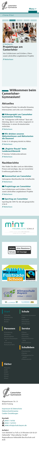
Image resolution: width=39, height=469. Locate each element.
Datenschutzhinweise (10, 411)
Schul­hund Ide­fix (10, 345)
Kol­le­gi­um (8, 334)
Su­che (6, 322)
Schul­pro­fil (26, 320)
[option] (19, 43)
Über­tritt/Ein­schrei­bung (28, 339)
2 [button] (12, 20)
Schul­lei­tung (8, 332)
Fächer (8, 364)
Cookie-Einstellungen (10, 413)
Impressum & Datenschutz (12, 409)
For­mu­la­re (25, 336)
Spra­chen (7, 368)
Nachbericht (9, 44)
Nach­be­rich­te (9, 317)
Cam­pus (7, 320)
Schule (25, 311)
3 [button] (19, 20)
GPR (6, 370)
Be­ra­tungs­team (9, 336)
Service (26, 328)
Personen (9, 328)
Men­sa (24, 332)
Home (6, 15)
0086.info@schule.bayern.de (16, 425)
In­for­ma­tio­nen (27, 342)
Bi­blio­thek (25, 334)
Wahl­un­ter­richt (27, 359)
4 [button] (26, 20)
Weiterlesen (8, 59)
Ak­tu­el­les (7, 315)
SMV (24, 317)
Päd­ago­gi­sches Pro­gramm (28, 356)
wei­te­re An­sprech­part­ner (11, 339)
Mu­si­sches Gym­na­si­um (29, 315)
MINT (6, 372)
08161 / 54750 (10, 421)
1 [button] (5, 20)
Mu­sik (7, 374)
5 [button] (33, 20)
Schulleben (28, 347)
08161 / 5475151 (10, 423)
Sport (6, 378)
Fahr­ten (25, 353)
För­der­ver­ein (26, 324)
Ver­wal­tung (8, 342)
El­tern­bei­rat (26, 322)
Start (7, 311)
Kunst (6, 376)
